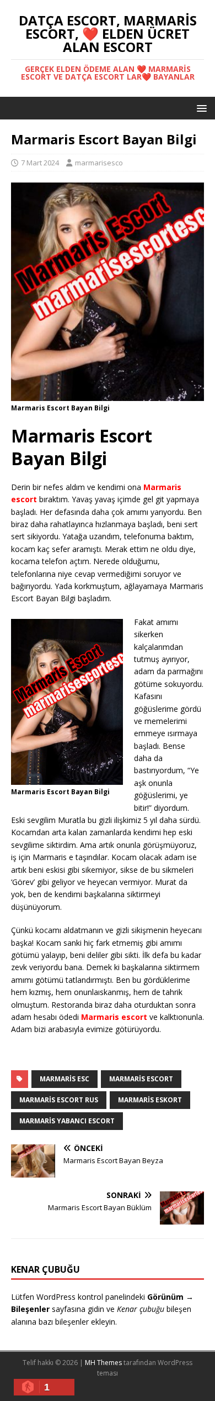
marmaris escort (141, 1079)
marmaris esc (64, 1079)
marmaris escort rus (58, 1100)
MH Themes (103, 1362)
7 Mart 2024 (40, 163)
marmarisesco (99, 163)
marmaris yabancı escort (67, 1121)
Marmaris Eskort (150, 1100)
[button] (199, 108)
